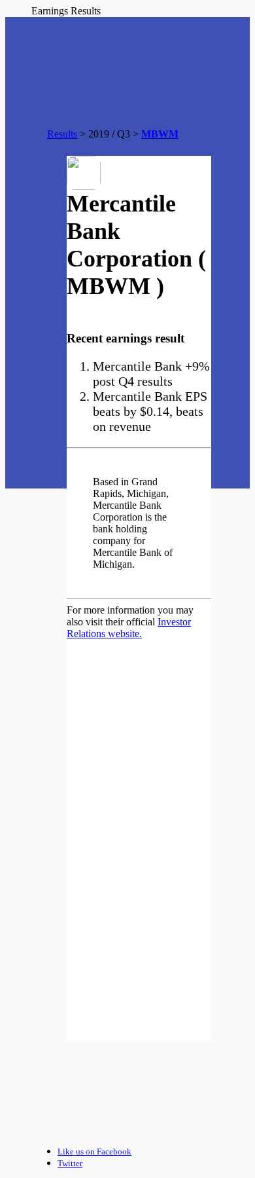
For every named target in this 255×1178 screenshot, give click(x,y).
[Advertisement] (139, 975)
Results (62, 133)
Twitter (70, 1163)
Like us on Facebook (94, 1151)
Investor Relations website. (129, 627)
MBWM (159, 133)
